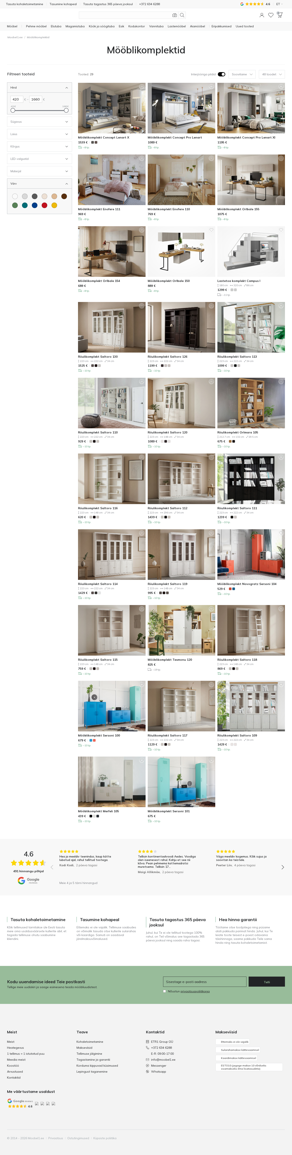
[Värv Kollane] (54, 205)
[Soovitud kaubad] (271, 15)
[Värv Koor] (44, 196)
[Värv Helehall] (25, 196)
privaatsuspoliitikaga (195, 991)
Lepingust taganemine (92, 1071)
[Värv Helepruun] (54, 196)
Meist (10, 1042)
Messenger (158, 1066)
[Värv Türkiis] (25, 205)
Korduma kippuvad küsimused (97, 1066)
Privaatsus (55, 1138)
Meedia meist (16, 1060)
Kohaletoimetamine (90, 1042)
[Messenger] (274, 1138)
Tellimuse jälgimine (89, 1054)
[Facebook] (252, 1138)
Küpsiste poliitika (105, 1138)
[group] (89, 864)
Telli (267, 982)
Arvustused (15, 1071)
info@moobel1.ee (163, 1060)
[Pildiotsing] (174, 15)
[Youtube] (266, 1138)
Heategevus (15, 1048)
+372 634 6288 (161, 1048)
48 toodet (269, 74)
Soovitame (239, 74)
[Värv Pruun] (64, 196)
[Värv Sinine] (34, 205)
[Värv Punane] (44, 205)
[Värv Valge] (15, 196)
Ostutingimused (78, 1138)
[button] (262, 15)
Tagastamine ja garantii (93, 1060)
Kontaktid (14, 1077)
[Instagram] (259, 1138)
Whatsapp (158, 1071)
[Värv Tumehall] (34, 196)
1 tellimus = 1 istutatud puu (25, 1054)
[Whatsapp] (281, 1138)
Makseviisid (84, 1048)
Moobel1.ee (15, 37)
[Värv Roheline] (15, 205)
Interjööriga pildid (203, 74)
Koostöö (13, 1066)
